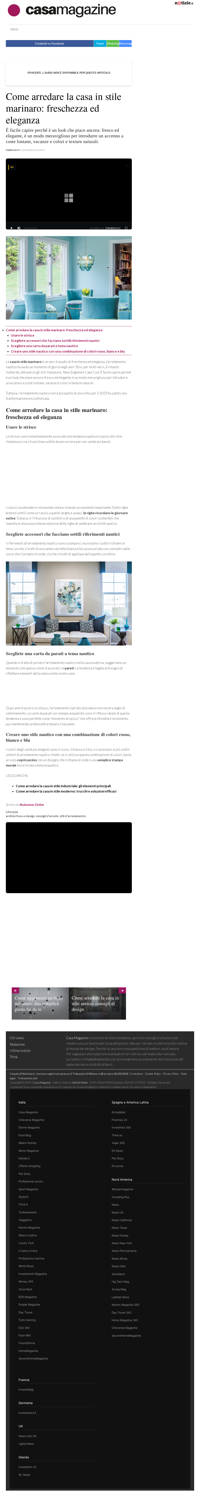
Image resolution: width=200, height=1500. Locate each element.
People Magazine (29, 1304)
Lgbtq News (26, 1443)
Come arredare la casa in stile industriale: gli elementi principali (63, 786)
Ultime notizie (20, 1051)
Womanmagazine (122, 1189)
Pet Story (24, 1173)
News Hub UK (27, 1436)
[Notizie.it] (184, 4)
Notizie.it (24, 1158)
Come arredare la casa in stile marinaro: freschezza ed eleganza (54, 330)
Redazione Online (31, 804)
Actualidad (118, 1112)
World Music (26, 1266)
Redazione (17, 1044)
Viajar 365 (118, 1142)
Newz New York (122, 1243)
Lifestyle (12, 812)
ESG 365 (24, 1327)
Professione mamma (31, 1258)
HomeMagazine (28, 1350)
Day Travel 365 (121, 1312)
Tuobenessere (28, 1212)
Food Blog (25, 1135)
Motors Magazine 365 (125, 1304)
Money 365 (26, 1281)
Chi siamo (17, 1038)
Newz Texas (119, 1227)
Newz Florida (120, 1235)
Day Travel (25, 1312)
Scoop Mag (119, 1289)
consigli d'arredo (47, 816)
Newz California (122, 1220)
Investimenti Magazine (33, 1273)
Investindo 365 (121, 1127)
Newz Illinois (119, 1258)
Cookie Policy (153, 1073)
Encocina (117, 1166)
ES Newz (117, 1150)
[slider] (30, 228)
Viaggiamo (25, 1219)
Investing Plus (120, 1197)
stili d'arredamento (73, 816)
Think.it (23, 1204)
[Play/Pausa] (11, 228)
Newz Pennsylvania (124, 1250)
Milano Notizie (27, 1142)
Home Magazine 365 (125, 1320)
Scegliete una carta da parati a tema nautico (44, 346)
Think (14, 1057)
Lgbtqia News (120, 1297)
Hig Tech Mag (120, 1281)
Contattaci (136, 1073)
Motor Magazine (29, 1150)
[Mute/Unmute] (19, 228)
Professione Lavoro (31, 1181)
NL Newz (24, 1474)
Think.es (117, 1135)
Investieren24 (27, 1412)
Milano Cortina (28, 1235)
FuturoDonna (27, 1343)
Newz (115, 1204)
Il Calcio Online (28, 1250)
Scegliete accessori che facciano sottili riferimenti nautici (55, 341)
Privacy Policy (171, 1073)
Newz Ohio (119, 1266)
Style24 (24, 1196)
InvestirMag (26, 1389)
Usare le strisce (22, 335)
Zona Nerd (25, 1289)
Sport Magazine (28, 1189)
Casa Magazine (77, 1038)
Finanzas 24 (119, 1119)
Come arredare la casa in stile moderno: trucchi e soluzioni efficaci (66, 791)
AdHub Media (80, 1082)
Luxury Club (26, 1243)
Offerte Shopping (29, 1166)
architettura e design (20, 816)
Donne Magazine (29, 1127)
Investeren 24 (27, 1467)
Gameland (118, 1274)
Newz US (117, 1212)
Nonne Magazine (29, 1227)
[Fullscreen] (126, 228)
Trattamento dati (28, 1078)
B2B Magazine (28, 1297)
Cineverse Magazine (31, 1119)
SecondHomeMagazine (33, 1358)
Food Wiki (25, 1335)
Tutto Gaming (27, 1320)
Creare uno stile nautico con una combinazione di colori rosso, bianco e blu (68, 351)
